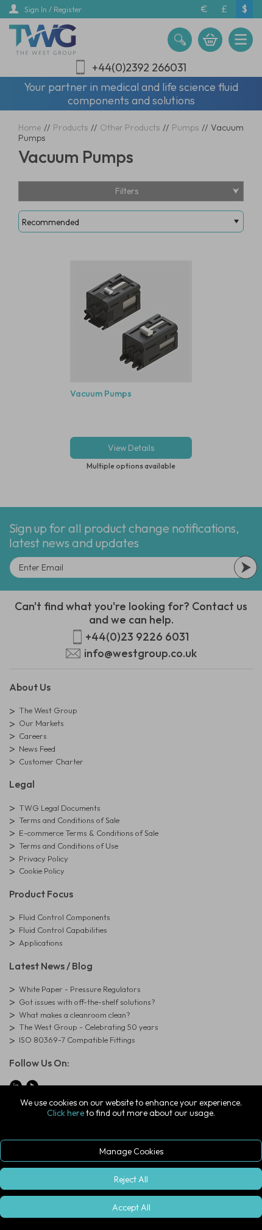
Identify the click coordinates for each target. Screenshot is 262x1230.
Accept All (131, 1207)
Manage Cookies (131, 1151)
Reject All (131, 1179)
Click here (65, 1112)
